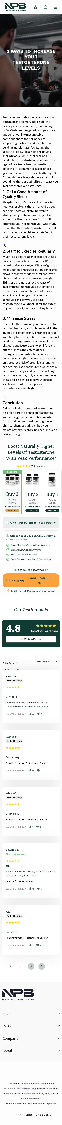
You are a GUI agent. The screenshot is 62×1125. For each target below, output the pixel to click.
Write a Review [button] (33, 639)
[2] (4, 397)
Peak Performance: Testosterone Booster (27, 702)
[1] (4, 245)
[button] (31, 714)
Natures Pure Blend (35, 1114)
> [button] (51, 966)
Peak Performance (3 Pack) (19, 881)
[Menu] (55, 7)
